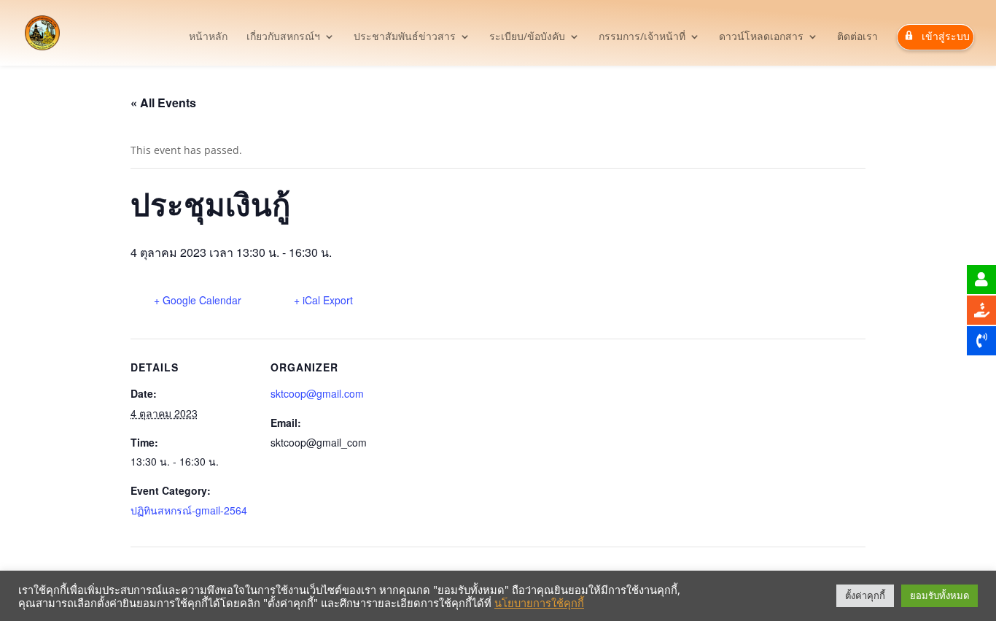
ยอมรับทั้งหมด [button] (939, 595)
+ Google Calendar (197, 300)
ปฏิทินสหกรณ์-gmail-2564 (189, 510)
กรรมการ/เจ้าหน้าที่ (642, 37)
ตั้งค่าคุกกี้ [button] (865, 595)
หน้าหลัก (208, 37)
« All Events (163, 102)
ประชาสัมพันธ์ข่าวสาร (405, 37)
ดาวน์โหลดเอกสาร (761, 37)
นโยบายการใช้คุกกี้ (539, 602)
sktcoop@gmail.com (317, 393)
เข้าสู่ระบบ (946, 36)
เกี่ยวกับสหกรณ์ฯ (283, 37)
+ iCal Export (323, 300)
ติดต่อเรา (857, 37)
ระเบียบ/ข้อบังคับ (527, 37)
